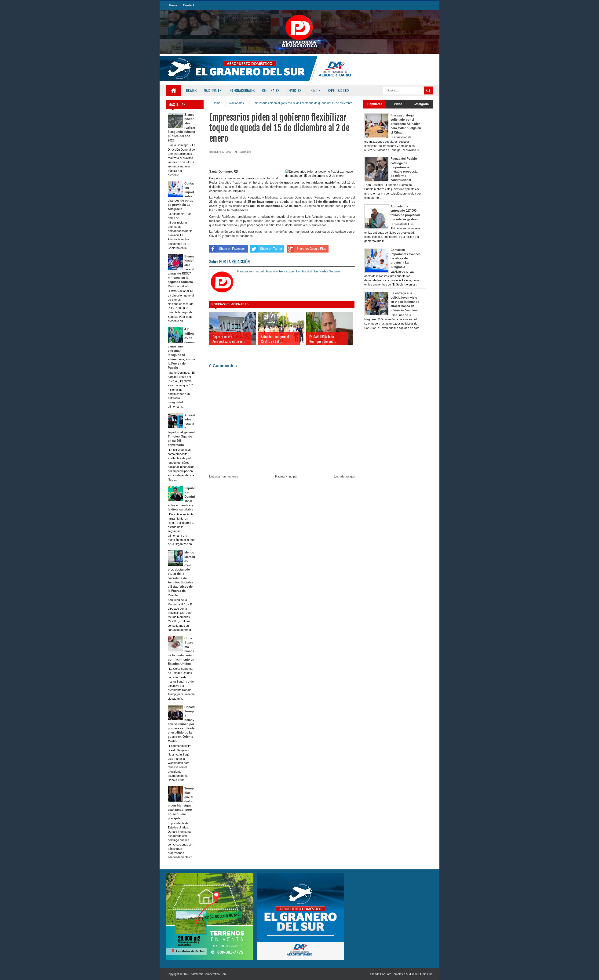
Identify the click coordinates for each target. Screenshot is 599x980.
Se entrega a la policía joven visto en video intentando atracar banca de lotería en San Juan (405, 301)
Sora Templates (395, 974)
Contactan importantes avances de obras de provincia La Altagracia (405, 258)
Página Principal (286, 476)
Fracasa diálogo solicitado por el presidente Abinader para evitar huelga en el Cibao (406, 124)
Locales (191, 90)
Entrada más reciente (223, 476)
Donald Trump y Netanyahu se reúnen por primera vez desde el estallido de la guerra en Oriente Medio (181, 724)
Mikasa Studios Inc (420, 974)
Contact (188, 5)
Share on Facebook (232, 248)
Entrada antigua (344, 476)
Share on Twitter (271, 248)
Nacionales (244, 151)
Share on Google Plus (311, 248)
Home (173, 5)
